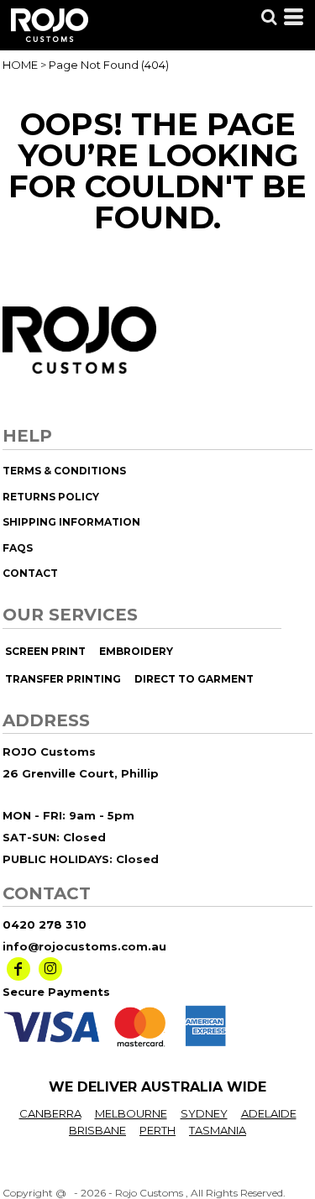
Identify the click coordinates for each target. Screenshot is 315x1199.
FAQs (18, 548)
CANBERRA (50, 1113)
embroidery (136, 651)
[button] (268, 16)
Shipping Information (71, 522)
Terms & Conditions (64, 470)
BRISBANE (97, 1130)
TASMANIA (217, 1130)
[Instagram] (50, 969)
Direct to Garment (194, 679)
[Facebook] (18, 969)
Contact (30, 573)
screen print (45, 651)
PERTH (157, 1130)
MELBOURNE (131, 1113)
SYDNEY (204, 1113)
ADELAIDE (269, 1113)
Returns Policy (51, 496)
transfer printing (63, 679)
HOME (20, 64)
